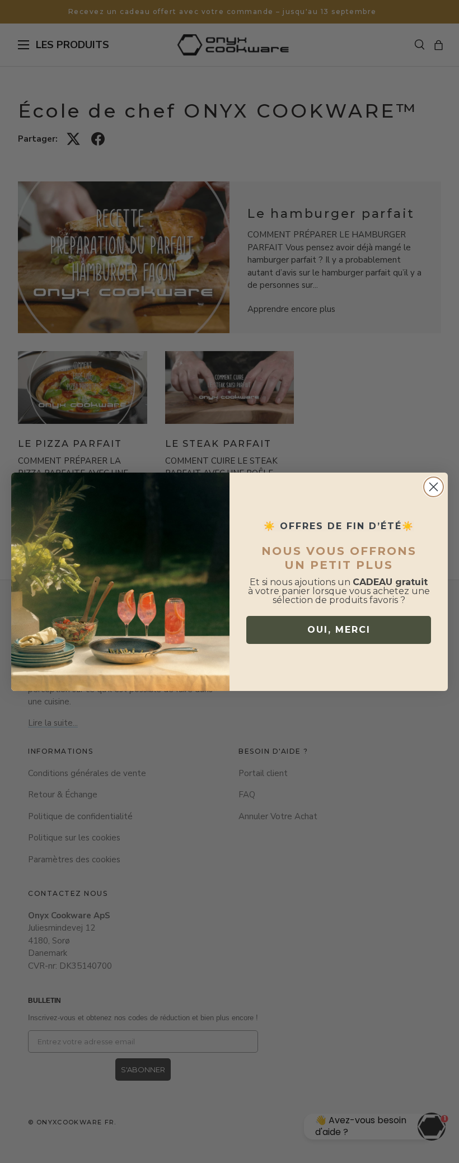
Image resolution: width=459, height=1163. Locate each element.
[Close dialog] (433, 487)
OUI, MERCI (339, 629)
